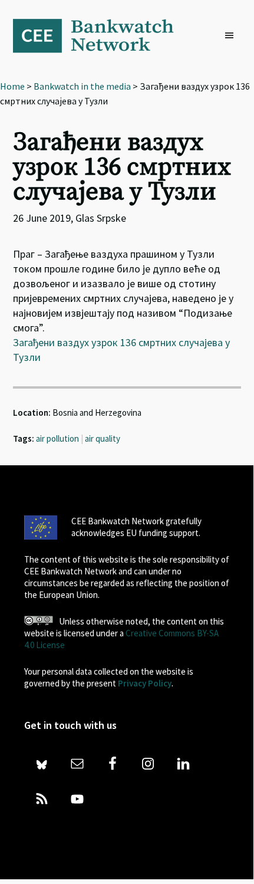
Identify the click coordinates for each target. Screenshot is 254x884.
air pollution (57, 438)
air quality (102, 438)
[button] (232, 36)
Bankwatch (101, 35)
